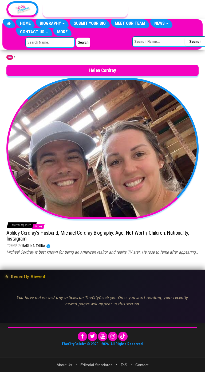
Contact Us (32, 31)
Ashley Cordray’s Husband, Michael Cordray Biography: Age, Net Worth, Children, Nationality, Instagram (97, 236)
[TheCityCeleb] (9, 23)
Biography (51, 23)
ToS (124, 365)
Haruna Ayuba (34, 246)
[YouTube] (102, 336)
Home (25, 23)
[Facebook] (82, 336)
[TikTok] (123, 336)
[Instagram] (112, 336)
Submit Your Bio (90, 23)
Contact (141, 365)
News (160, 23)
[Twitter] (92, 336)
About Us (64, 365)
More (62, 31)
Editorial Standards (96, 365)
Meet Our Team (130, 23)
